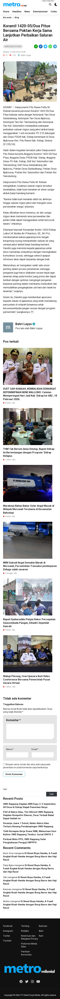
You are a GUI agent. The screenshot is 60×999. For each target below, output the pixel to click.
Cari (5, 789)
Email (35, 749)
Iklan (41, 931)
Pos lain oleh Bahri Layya (28, 328)
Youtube (7, 940)
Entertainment (40, 11)
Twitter (6, 936)
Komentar (13, 720)
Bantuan (43, 926)
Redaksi (25, 931)
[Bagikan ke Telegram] (55, 46)
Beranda (7, 17)
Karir (41, 936)
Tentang (25, 926)
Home (6, 11)
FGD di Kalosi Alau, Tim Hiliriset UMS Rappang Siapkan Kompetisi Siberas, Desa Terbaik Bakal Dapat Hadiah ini (28, 815)
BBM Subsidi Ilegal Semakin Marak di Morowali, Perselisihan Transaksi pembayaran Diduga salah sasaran (30, 566)
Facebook (7, 926)
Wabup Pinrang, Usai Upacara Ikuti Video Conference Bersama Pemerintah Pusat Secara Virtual (26, 680)
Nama (10, 749)
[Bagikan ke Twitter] (45, 46)
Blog (17, 17)
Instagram (8, 931)
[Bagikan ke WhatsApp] (50, 46)
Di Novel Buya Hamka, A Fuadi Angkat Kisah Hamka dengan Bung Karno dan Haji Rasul (30, 856)
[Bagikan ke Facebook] (40, 46)
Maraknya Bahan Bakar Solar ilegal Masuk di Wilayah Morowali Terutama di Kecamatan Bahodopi (28, 509)
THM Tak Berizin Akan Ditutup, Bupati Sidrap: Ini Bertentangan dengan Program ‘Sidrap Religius (29, 452)
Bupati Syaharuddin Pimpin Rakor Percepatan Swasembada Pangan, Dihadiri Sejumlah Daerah (29, 623)
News (27, 11)
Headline (16, 11)
